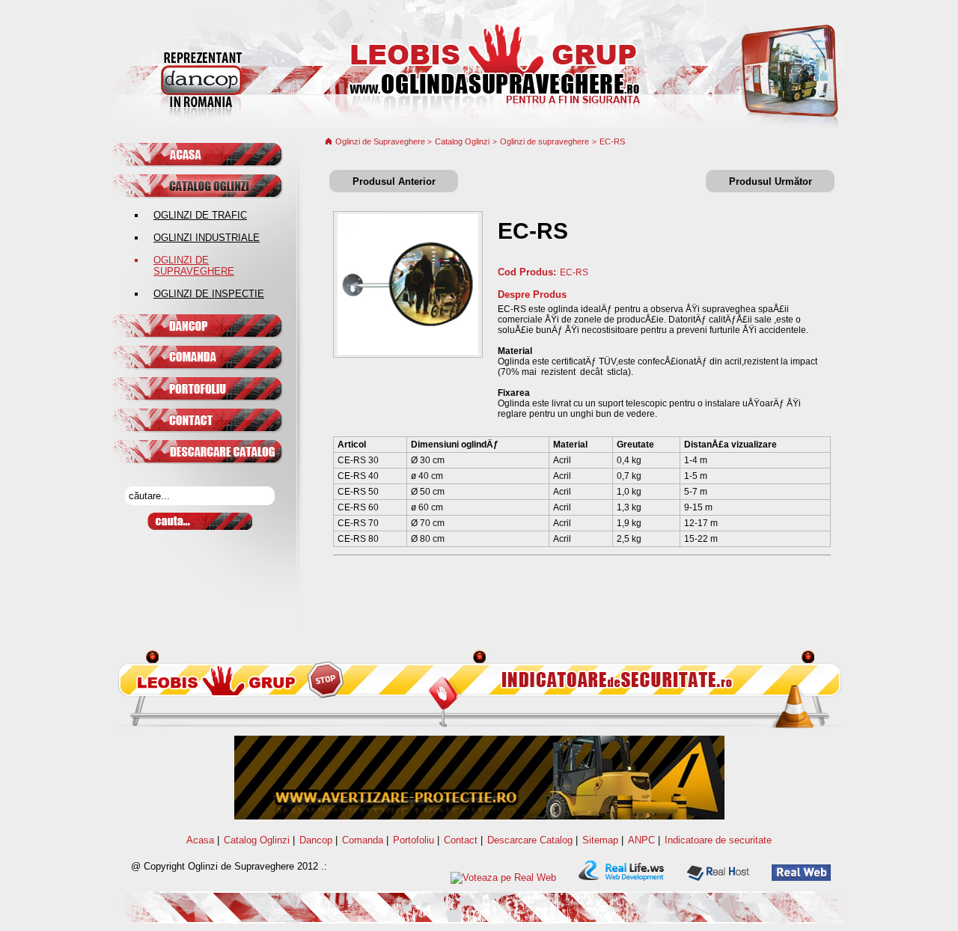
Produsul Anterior (394, 181)
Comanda (362, 840)
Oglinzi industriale (206, 237)
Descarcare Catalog (530, 840)
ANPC (641, 840)
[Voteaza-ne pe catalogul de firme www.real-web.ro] (503, 877)
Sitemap (600, 840)
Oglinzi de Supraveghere (381, 141)
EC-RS (612, 141)
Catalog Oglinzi (462, 141)
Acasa (200, 840)
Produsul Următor (770, 181)
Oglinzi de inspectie (208, 293)
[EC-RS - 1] (408, 352)
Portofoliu (413, 840)
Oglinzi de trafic (200, 215)
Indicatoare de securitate (718, 840)
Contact (461, 840)
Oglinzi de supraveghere (193, 265)
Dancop (315, 840)
